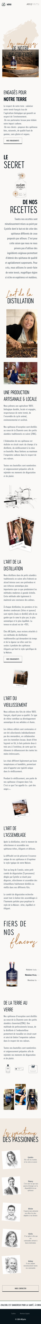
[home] (27, 4)
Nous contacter (20, 1288)
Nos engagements (12, 140)
